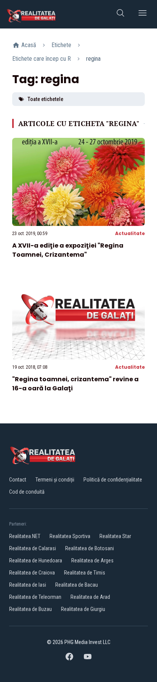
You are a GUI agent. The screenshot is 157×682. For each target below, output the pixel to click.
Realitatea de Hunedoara (35, 560)
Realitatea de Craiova (32, 573)
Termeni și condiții (54, 480)
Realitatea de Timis (84, 573)
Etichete (61, 45)
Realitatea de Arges (92, 560)
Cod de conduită (27, 492)
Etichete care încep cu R (41, 58)
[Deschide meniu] (142, 14)
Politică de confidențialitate (112, 480)
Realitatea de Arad (90, 597)
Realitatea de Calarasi (32, 548)
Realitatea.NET (24, 536)
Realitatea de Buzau (30, 609)
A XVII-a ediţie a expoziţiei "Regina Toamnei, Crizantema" (67, 250)
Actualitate (130, 233)
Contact (17, 480)
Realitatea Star (115, 536)
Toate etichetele (45, 99)
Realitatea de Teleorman (35, 597)
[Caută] (120, 14)
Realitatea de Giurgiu (83, 609)
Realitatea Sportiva (70, 536)
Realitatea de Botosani (89, 548)
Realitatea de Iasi (27, 585)
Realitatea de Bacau (76, 585)
